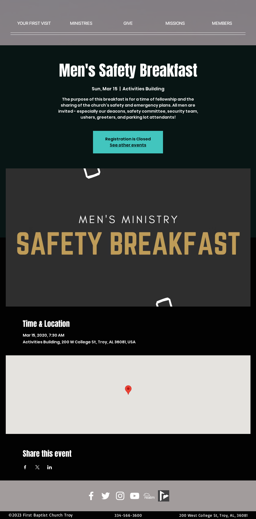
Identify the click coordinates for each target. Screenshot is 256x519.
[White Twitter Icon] (105, 495)
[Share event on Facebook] (25, 467)
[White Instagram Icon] (120, 495)
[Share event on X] (37, 467)
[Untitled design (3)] (149, 495)
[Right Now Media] (163, 495)
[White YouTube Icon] (134, 495)
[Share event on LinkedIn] (49, 467)
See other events (128, 145)
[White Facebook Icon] (91, 495)
